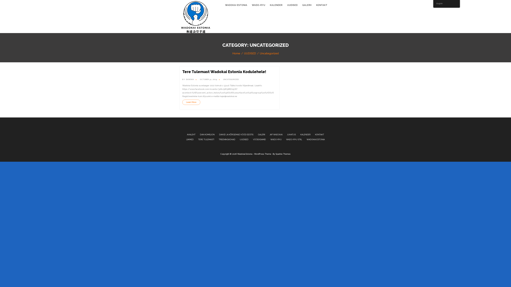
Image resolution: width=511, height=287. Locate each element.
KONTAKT (321, 5)
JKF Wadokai (276, 134)
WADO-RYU (258, 5)
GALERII (307, 5)
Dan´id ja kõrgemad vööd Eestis (236, 134)
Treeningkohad (227, 139)
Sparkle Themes (283, 154)
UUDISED (292, 5)
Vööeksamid (259, 139)
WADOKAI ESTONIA (236, 5)
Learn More (191, 102)
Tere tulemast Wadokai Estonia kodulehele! (224, 71)
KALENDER (276, 5)
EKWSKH (190, 79)
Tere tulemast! (206, 139)
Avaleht (191, 134)
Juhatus (291, 134)
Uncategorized (231, 79)
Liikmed (190, 139)
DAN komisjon (207, 134)
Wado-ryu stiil (294, 139)
